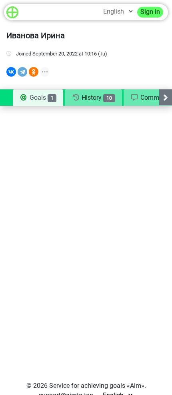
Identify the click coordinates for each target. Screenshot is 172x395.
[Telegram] (22, 72)
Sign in (150, 12)
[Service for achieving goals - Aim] (12, 12)
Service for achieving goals (87, 385)
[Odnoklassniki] (33, 72)
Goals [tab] (41, 97)
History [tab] (96, 97)
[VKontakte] (11, 72)
